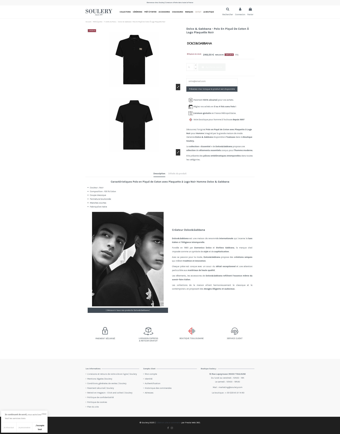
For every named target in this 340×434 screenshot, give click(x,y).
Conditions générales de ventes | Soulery (106, 383)
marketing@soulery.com (230, 387)
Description (159, 173)
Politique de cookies (97, 402)
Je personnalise (24, 427)
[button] (208, 12)
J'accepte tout (40, 427)
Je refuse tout (9, 427)
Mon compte (151, 374)
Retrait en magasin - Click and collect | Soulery (109, 392)
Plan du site (93, 406)
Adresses (149, 392)
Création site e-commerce (168, 422)
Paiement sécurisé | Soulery (100, 388)
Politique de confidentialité (100, 397)
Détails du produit (177, 173)
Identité (148, 378)
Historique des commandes (158, 388)
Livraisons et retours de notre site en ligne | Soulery (112, 374)
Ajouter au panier (214, 67)
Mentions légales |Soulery (99, 378)
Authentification (152, 383)
